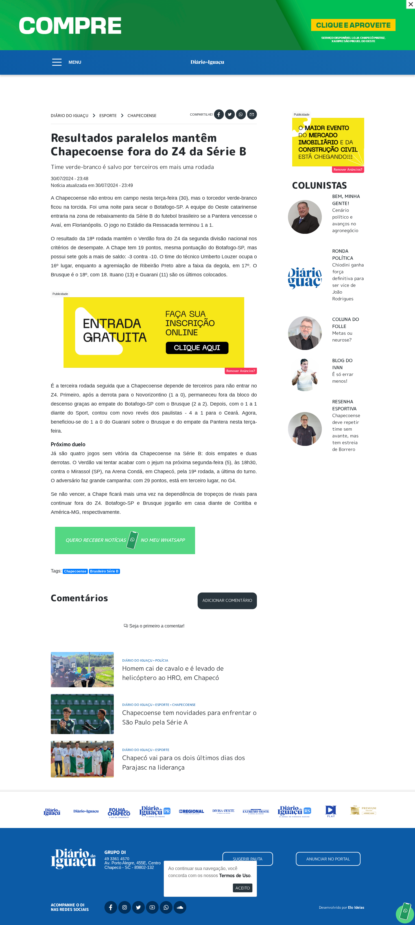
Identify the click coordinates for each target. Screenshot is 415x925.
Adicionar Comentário (227, 600)
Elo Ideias (356, 907)
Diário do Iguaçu (69, 115)
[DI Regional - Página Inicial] (52, 811)
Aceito (242, 888)
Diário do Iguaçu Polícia (145, 660)
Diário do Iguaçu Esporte (145, 750)
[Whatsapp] (241, 114)
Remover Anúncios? (240, 371)
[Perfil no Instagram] (124, 907)
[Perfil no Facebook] (110, 907)
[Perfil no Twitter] (138, 907)
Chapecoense (142, 115)
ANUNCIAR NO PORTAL (328, 859)
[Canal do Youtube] (152, 907)
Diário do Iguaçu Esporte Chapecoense (159, 704)
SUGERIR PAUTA (248, 859)
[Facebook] (219, 114)
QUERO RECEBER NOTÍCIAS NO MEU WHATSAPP (125, 540)
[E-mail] (252, 114)
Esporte (108, 115)
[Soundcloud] (180, 907)
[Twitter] (230, 114)
